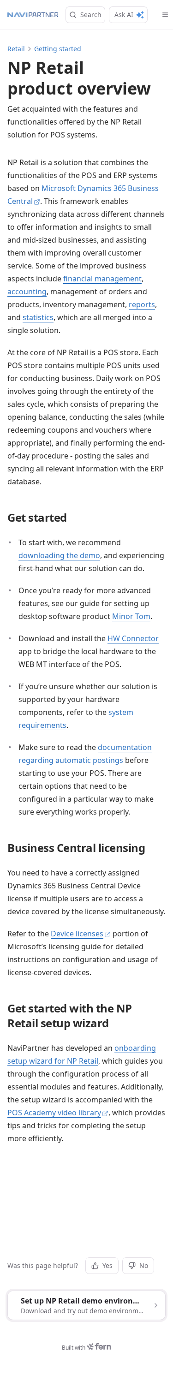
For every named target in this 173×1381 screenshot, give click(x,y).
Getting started (57, 48)
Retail (16, 48)
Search (90, 14)
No (143, 1265)
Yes (107, 1265)
